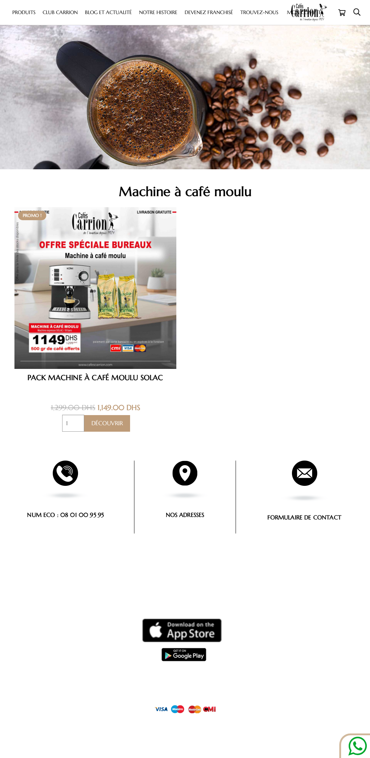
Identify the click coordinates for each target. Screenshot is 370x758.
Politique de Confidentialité (185, 677)
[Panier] (342, 12)
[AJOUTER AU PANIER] (107, 423)
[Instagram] (160, 736)
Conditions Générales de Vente (185, 668)
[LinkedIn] (209, 736)
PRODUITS (64, 721)
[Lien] (181, 630)
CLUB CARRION (97, 721)
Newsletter (131, 721)
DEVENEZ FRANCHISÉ (255, 721)
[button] (357, 12)
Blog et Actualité (210, 721)
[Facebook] (177, 736)
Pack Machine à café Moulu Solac (95, 377)
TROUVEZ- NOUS (299, 721)
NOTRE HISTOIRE (167, 721)
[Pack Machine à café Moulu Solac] (95, 211)
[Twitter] (194, 736)
